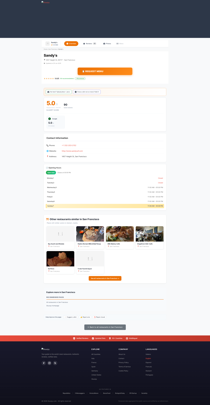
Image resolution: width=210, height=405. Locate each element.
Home (45, 49)
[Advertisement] (105, 20)
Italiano (148, 354)
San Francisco (52, 49)
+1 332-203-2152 (69, 145)
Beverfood (106, 393)
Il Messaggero (80, 393)
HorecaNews (93, 393)
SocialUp (144, 393)
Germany (94, 371)
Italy (92, 358)
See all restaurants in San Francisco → (105, 278)
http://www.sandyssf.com (72, 151)
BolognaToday (120, 393)
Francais (149, 367)
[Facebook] (44, 363)
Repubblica (66, 393)
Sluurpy (94, 379)
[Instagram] (49, 363)
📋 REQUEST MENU (92, 71)
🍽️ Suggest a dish (70, 317)
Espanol (148, 362)
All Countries (95, 354)
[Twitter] (55, 363)
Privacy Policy (124, 362)
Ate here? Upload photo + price (60, 92)
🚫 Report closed (99, 317)
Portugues (149, 375)
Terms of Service (125, 367)
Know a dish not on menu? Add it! (88, 92)
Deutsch (149, 371)
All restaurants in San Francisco (57, 302)
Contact (121, 358)
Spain (93, 367)
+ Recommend (80, 78)
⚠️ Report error (85, 317)
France (93, 362)
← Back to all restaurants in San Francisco (105, 327)
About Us (122, 354)
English (148, 358)
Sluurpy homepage (52, 306)
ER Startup (133, 393)
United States (96, 375)
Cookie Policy (123, 371)
